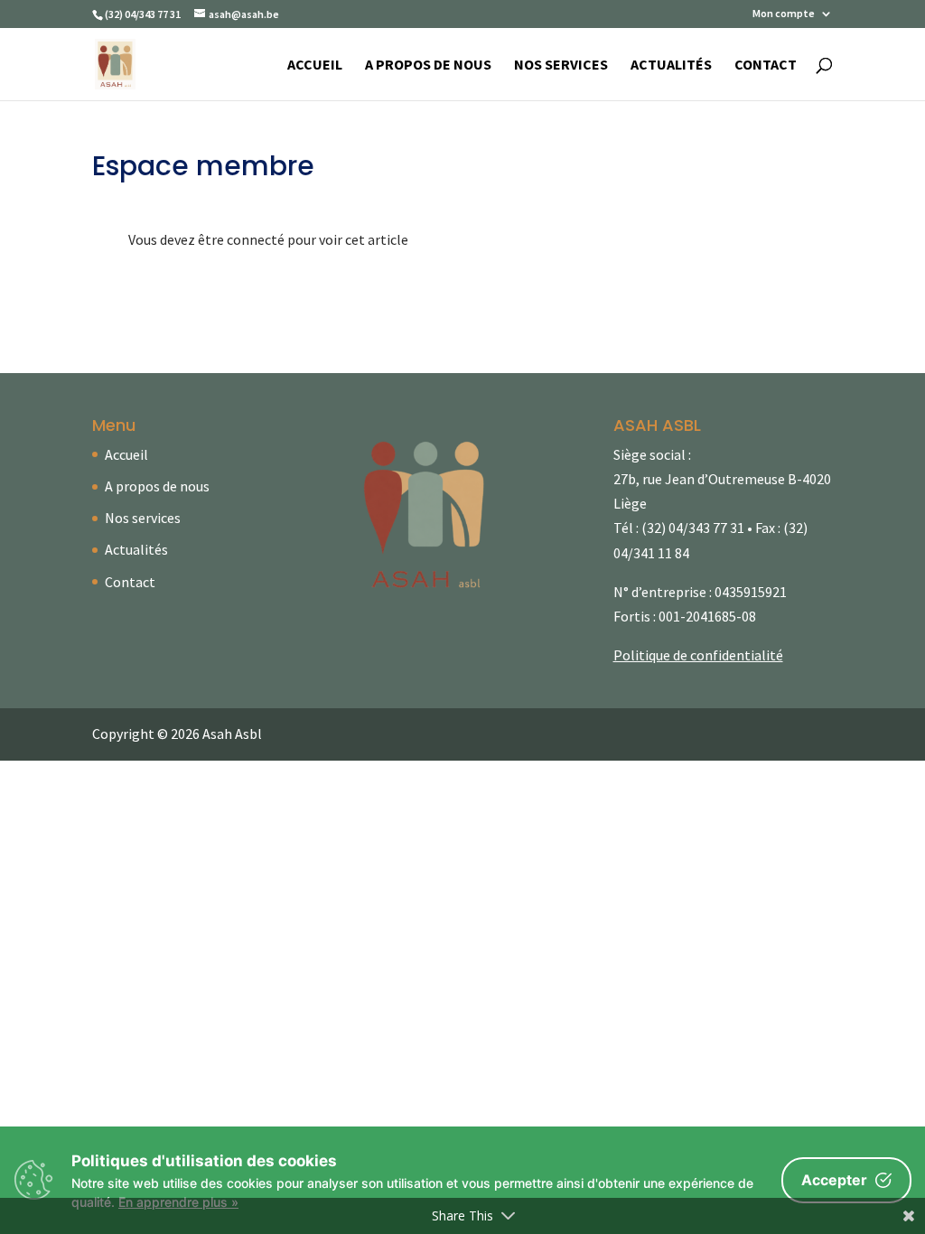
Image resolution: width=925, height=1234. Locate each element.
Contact (765, 65)
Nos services (561, 65)
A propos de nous (428, 65)
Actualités (671, 65)
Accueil (314, 65)
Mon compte (783, 14)
